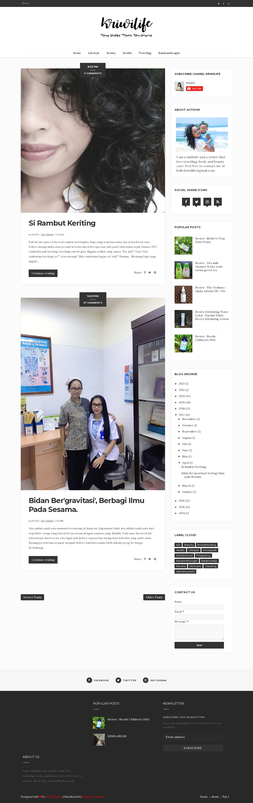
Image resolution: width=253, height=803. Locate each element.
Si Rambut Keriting (62, 223)
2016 (182, 500)
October (188, 425)
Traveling (145, 53)
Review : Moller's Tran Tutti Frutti (210, 240)
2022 (182, 390)
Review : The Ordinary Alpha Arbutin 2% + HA (210, 289)
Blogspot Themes (93, 796)
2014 (182, 513)
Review (181, 566)
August (187, 438)
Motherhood (184, 555)
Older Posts (154, 597)
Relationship (209, 560)
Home (77, 53)
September (190, 431)
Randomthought (169, 53)
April (186, 462)
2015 (182, 507)
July (185, 444)
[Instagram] (207, 202)
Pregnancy (203, 555)
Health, (60, 520)
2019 (182, 402)
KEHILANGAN (117, 736)
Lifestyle (94, 53)
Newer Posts (32, 597)
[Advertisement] (53, 725)
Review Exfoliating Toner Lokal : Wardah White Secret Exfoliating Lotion (212, 315)
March (187, 485)
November (189, 419)
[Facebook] (186, 202)
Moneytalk (210, 550)
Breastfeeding (206, 544)
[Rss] (218, 202)
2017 (182, 415)
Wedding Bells (185, 571)
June (185, 450)
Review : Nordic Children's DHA (205, 338)
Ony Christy (47, 234)
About (25, 3)
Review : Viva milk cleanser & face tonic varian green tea (209, 266)
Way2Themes (54, 796)
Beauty (111, 53)
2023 (182, 383)
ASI (178, 544)
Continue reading (43, 273)
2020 (182, 396)
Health (127, 53)
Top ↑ (225, 796)
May (185, 456)
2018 (182, 408)
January (187, 492)
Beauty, (60, 234)
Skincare (195, 566)
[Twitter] (197, 202)
